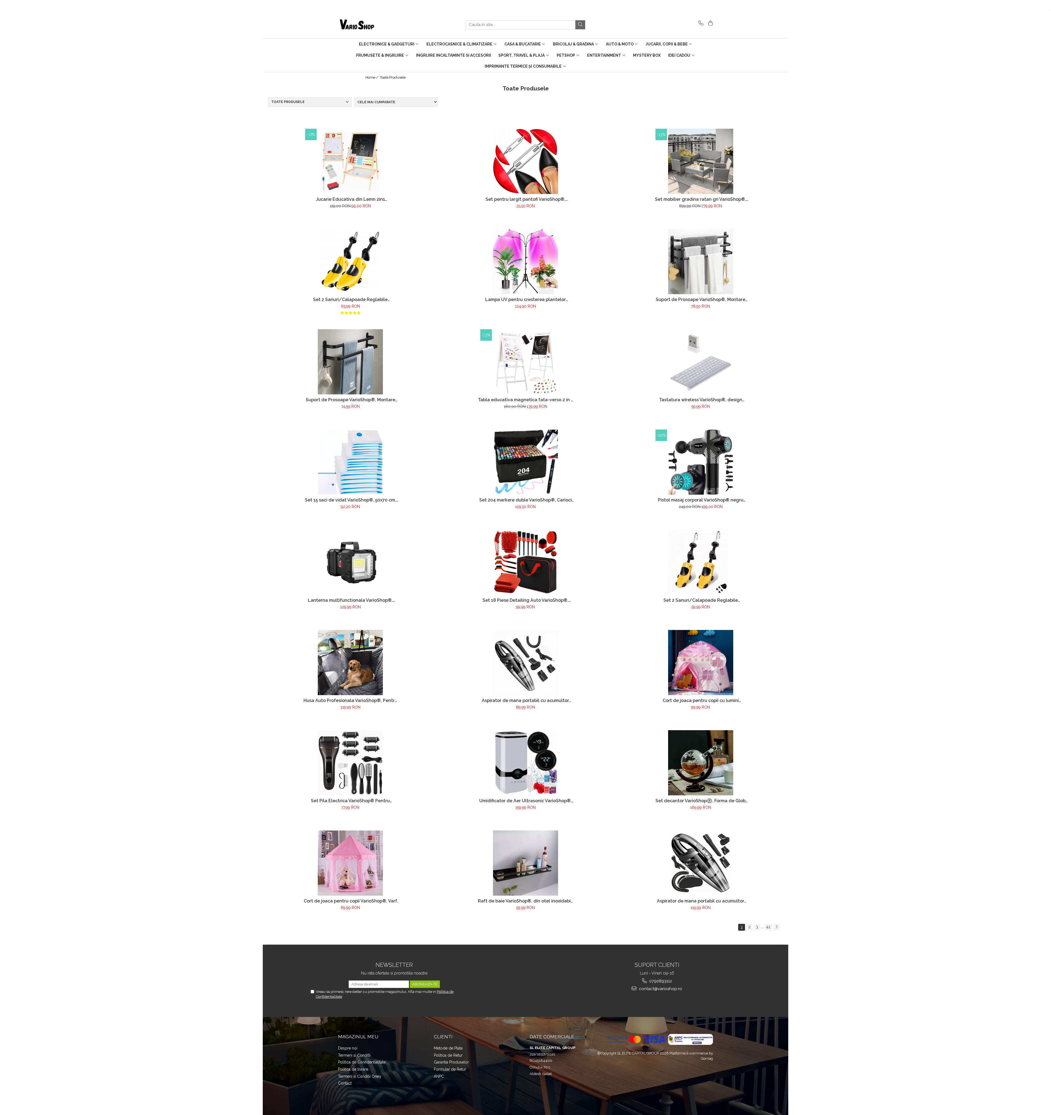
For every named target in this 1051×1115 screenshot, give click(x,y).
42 (768, 927)
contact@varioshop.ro (660, 988)
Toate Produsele (393, 77)
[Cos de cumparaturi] (709, 23)
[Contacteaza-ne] (700, 23)
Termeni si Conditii (354, 1055)
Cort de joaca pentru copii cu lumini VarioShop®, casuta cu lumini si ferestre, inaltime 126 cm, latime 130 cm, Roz (700, 700)
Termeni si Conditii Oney (359, 1076)
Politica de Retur (448, 1055)
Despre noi (347, 1048)
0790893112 (660, 981)
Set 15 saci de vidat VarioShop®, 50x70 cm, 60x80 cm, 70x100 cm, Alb (350, 500)
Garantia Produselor (451, 1062)
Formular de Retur (450, 1069)
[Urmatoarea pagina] (776, 927)
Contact (345, 1083)
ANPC (439, 1076)
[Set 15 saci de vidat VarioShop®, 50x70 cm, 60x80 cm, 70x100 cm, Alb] (350, 462)
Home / (372, 77)
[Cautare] (580, 24)
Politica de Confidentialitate (362, 1062)
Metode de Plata (448, 1048)
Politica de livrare (353, 1069)
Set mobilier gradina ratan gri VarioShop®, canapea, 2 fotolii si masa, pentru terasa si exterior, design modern (700, 199)
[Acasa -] (365, 24)
